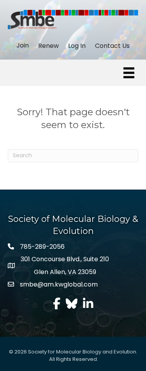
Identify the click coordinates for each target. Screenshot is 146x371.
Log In (77, 46)
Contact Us (112, 46)
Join (22, 45)
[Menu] (129, 72)
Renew (48, 46)
